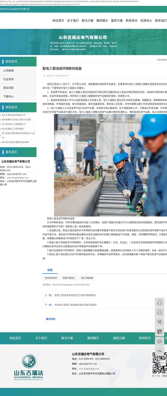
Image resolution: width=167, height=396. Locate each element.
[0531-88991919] (159, 322)
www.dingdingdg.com (18, 177)
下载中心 (8, 96)
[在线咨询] (159, 302)
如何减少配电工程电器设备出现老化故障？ (76, 304)
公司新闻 (8, 70)
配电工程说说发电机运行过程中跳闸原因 (75, 295)
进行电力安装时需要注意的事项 (15, 142)
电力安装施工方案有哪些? (13, 129)
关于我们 (73, 20)
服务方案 (117, 20)
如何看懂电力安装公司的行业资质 (16, 120)
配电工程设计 (69, 278)
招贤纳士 (146, 20)
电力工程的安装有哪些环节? (14, 115)
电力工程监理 (87, 278)
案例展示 (102, 20)
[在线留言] (159, 341)
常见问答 (8, 87)
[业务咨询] (159, 312)
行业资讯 (8, 79)
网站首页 (58, 20)
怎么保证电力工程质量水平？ (14, 124)
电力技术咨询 (51, 278)
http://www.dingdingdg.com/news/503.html (71, 285)
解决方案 (87, 20)
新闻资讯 (131, 20)
